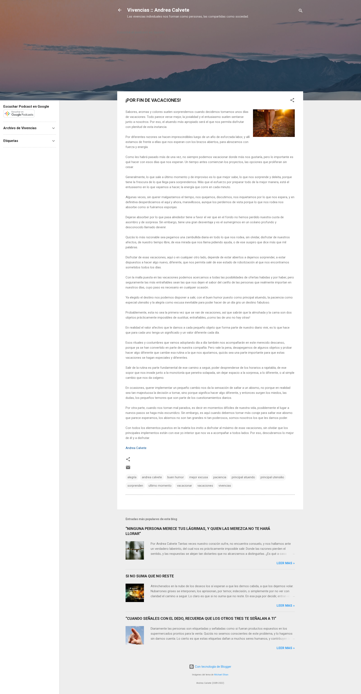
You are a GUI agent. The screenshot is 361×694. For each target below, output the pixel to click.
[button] (292, 101)
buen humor (175, 477)
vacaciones (205, 485)
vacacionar (184, 485)
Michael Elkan (221, 674)
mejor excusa (198, 477)
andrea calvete (152, 477)
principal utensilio (272, 477)
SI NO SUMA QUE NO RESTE (150, 576)
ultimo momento (160, 485)
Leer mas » (286, 563)
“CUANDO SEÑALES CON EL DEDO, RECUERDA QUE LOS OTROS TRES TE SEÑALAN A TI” (201, 618)
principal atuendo (243, 477)
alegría (131, 477)
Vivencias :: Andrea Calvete (158, 10)
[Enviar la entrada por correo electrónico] (128, 469)
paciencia (219, 477)
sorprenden (135, 485)
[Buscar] (300, 11)
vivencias (225, 485)
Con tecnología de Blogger (212, 666)
